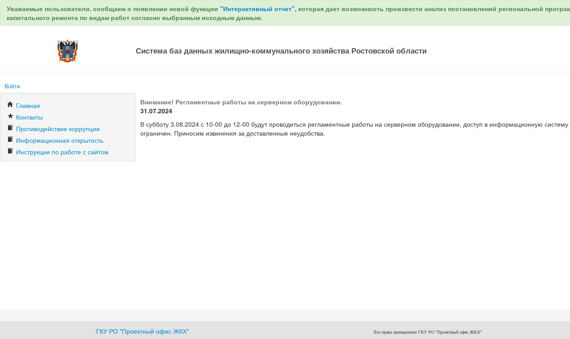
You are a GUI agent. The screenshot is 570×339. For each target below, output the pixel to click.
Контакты (28, 116)
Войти (12, 86)
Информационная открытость (58, 140)
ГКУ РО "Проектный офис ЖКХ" (142, 331)
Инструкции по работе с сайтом (61, 151)
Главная (27, 105)
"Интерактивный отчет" (257, 8)
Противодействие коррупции (57, 128)
